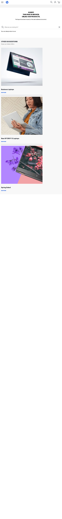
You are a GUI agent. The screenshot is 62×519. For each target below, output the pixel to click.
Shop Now (3, 92)
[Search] (51, 2)
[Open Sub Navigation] (2, 2)
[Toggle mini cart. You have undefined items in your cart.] (58, 2)
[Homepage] (7, 2)
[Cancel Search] (59, 27)
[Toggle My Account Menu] (55, 2)
